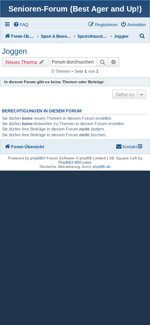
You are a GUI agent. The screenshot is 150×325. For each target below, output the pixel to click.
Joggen (14, 51)
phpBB (36, 158)
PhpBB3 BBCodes (75, 162)
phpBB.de (102, 166)
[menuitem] (20, 24)
